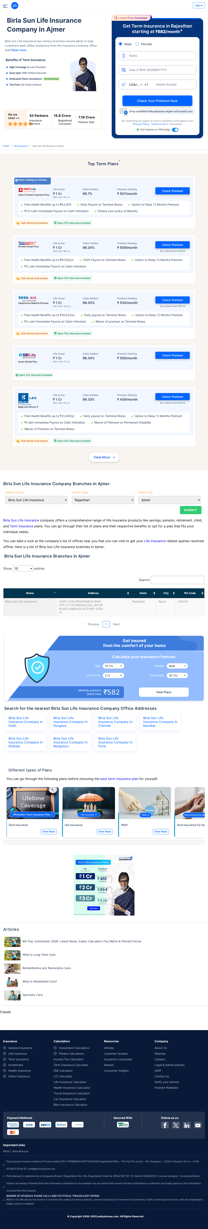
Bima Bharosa (20, 1151)
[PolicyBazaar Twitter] (176, 1125)
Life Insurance (21, 146)
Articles (109, 1048)
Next (116, 624)
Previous (93, 624)
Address (93, 593)
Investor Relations (166, 1087)
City (166, 593)
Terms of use (158, 123)
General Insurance (20, 1048)
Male (128, 44)
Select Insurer (14, 492)
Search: (144, 580)
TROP (124, 825)
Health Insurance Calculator (72, 1087)
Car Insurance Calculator (70, 1099)
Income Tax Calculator (68, 1059)
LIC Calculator (63, 1076)
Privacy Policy (141, 123)
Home (6, 146)
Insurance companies (118, 1059)
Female (146, 44)
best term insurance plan (119, 779)
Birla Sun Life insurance (21, 520)
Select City (145, 492)
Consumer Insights (116, 1070)
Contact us (162, 1076)
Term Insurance (21, 526)
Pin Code (190, 593)
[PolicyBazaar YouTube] (198, 1125)
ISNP (158, 1070)
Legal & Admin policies (169, 1065)
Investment (15, 1065)
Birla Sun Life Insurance (21, 601)
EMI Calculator (63, 1070)
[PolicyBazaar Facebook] (165, 1125)
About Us (161, 1048)
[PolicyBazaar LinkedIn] (187, 1125)
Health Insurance (19, 1070)
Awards (109, 1065)
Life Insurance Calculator (70, 1082)
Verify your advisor (167, 1082)
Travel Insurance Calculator (72, 1093)
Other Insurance (19, 1076)
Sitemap (160, 1053)
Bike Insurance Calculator (70, 1104)
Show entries (23, 568)
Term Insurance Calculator (71, 1065)
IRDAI (6, 1151)
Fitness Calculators (71, 1053)
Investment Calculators (74, 1048)
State (143, 593)
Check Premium (172, 191)
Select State (80, 492)
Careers (160, 1059)
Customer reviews (116, 1053)
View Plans (163, 692)
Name (30, 593)
